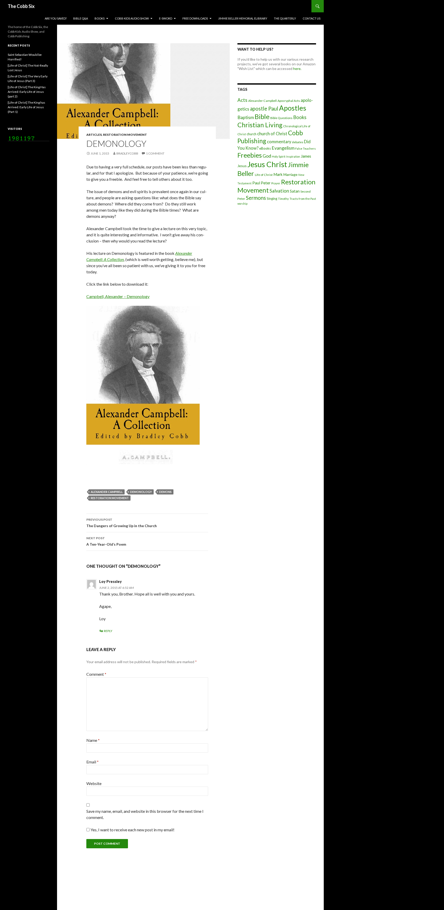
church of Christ (272, 133)
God (267, 156)
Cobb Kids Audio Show (132, 18)
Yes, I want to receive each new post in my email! (132, 829)
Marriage (290, 174)
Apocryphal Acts (289, 101)
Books (100, 18)
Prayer (275, 183)
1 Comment (155, 153)
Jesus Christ (267, 164)
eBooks (265, 148)
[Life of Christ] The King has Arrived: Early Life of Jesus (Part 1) (26, 107)
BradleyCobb (127, 153)
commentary (279, 141)
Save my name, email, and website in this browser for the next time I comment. (144, 814)
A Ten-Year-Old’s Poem (106, 541)
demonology (141, 491)
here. (297, 68)
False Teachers (305, 148)
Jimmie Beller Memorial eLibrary (242, 18)
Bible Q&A (80, 18)
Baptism (245, 117)
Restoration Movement (125, 135)
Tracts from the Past (303, 198)
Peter (266, 183)
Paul (256, 183)
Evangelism (283, 148)
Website (93, 783)
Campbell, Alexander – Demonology (118, 296)
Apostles (292, 108)
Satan (295, 191)
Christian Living (259, 125)
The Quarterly (285, 18)
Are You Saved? (56, 18)
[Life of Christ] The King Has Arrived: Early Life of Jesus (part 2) (27, 91)
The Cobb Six (21, 6)
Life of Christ (264, 175)
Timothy (283, 198)
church (251, 134)
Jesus (242, 166)
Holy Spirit (278, 156)
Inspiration (293, 156)
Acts (242, 100)
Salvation (279, 191)
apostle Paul (264, 108)
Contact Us (311, 18)
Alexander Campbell (107, 491)
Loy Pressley (110, 581)
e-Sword (165, 18)
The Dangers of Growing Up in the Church (121, 523)
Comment (96, 674)
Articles (94, 135)
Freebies (249, 155)
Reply (108, 631)
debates (297, 142)
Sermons (256, 198)
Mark (278, 174)
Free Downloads (195, 18)
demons (165, 491)
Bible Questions (281, 118)
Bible (262, 116)
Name (93, 740)
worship (242, 203)
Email (92, 761)
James (306, 156)
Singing (272, 198)
